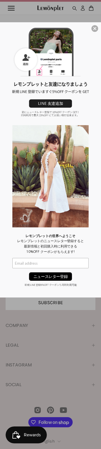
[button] (94, 28)
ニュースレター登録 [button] (50, 276)
